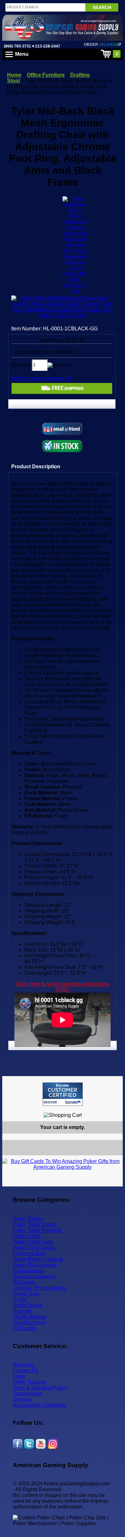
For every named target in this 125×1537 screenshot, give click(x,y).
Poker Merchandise (35, 1265)
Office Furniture (46, 75)
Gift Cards (24, 1328)
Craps (20, 1299)
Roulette (22, 1311)
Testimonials (27, 1393)
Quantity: (22, 364)
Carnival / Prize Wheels (39, 1288)
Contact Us (25, 1370)
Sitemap (22, 1399)
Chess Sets (26, 1293)
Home (14, 75)
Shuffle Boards (29, 1317)
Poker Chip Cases (33, 1247)
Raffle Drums (28, 1305)
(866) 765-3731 (17, 46)
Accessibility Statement (39, 1405)
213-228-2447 (47, 46)
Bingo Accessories (34, 1276)
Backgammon (28, 1270)
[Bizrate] (114, 1108)
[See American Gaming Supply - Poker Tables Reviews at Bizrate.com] (63, 1094)
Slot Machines (29, 1322)
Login (19, 1376)
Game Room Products (38, 1259)
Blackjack (24, 1282)
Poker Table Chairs (34, 1224)
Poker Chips (27, 1236)
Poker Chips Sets (33, 1241)
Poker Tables (28, 1218)
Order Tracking (29, 1382)
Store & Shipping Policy (40, 1387)
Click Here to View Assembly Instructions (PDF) (62, 986)
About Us (23, 1364)
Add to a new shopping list (41, 378)
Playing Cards (29, 1253)
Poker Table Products (37, 1230)
